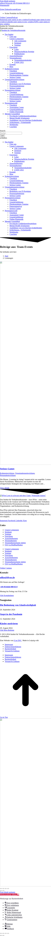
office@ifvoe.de (6, 3)
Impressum (9, 644)
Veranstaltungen (11, 541)
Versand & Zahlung (12, 651)
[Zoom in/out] (8, 933)
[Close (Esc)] (1, 933)
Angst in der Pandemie (11, 614)
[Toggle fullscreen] (6, 933)
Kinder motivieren (9, 623)
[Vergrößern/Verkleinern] (1, 888)
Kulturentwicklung (7, 473)
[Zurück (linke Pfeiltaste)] (1, 890)
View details (4, 488)
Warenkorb (4, 5)
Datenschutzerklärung (13, 647)
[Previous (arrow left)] (1, 935)
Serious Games (7, 468)
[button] (25, 138)
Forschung (9, 536)
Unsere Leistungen (12, 530)
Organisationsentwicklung (25, 473)
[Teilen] (6, 888)
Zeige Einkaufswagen (8, 9)
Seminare (8, 532)
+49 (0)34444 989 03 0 (21, 3)
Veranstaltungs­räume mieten (15, 543)
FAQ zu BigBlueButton (14, 545)
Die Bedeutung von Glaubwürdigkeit (18, 605)
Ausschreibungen (11, 538)
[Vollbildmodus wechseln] (3, 888)
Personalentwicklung (8, 475)
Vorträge (8, 534)
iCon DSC (18, 640)
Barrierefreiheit (10, 649)
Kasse (18, 9)
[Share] (3, 933)
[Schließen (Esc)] (8, 888)
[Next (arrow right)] (3, 935)
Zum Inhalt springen (7, 1)
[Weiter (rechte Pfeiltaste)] (3, 890)
